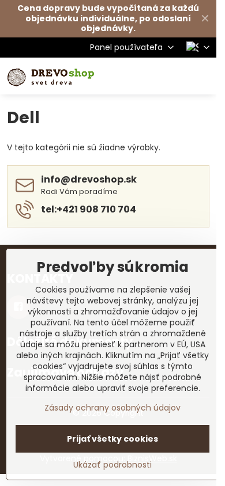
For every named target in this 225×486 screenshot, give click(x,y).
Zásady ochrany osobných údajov (112, 407)
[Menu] (202, 76)
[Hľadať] (147, 76)
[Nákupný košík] (175, 76)
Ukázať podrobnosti (112, 465)
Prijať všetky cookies (112, 439)
